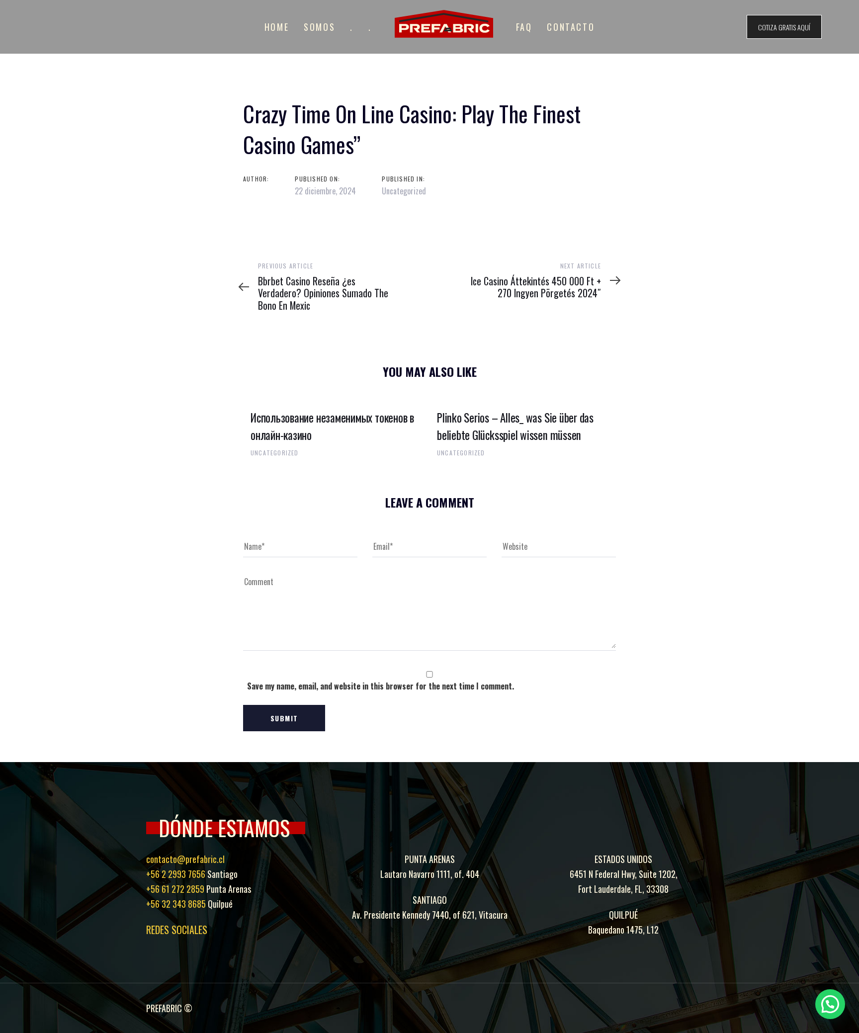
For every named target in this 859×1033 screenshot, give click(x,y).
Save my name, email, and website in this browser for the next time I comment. (380, 686)
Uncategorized (404, 191)
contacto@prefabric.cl (185, 859)
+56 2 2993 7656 (175, 873)
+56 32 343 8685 (176, 903)
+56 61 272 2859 (175, 888)
